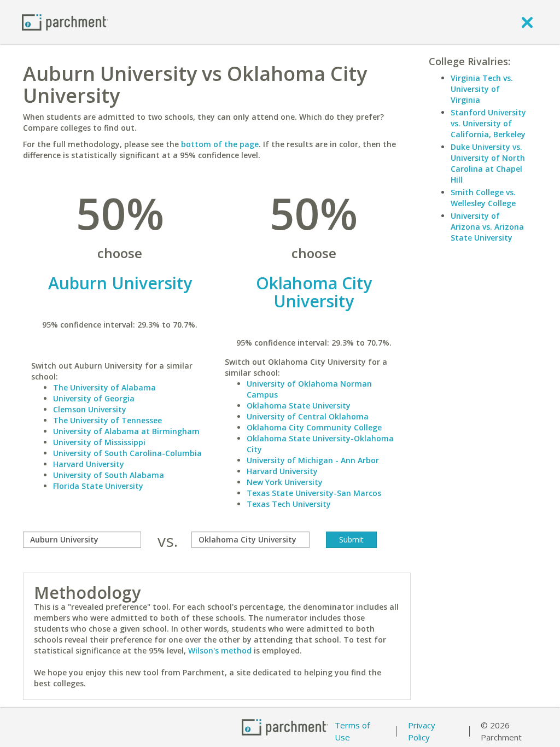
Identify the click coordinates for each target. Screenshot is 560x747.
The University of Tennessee (107, 420)
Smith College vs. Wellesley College (483, 197)
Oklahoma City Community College (314, 427)
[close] (527, 21)
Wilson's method (220, 650)
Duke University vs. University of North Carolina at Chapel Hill (488, 163)
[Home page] (65, 21)
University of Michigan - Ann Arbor (313, 460)
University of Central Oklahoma (308, 416)
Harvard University (88, 464)
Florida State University (98, 486)
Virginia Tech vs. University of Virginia (482, 89)
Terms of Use (352, 731)
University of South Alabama (108, 475)
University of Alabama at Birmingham (126, 431)
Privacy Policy (421, 731)
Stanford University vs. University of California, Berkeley (488, 123)
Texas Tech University (289, 504)
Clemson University (89, 409)
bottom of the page (220, 144)
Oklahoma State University (299, 405)
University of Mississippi (99, 442)
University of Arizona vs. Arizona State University (487, 227)
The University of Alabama (104, 387)
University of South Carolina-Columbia (127, 453)
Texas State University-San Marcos (314, 493)
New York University (285, 482)
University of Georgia (94, 398)
